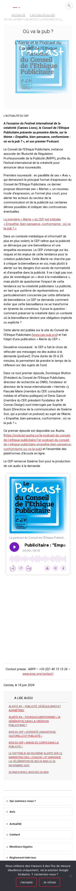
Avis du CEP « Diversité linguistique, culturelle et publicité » (32, 733)
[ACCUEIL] (5, 14)
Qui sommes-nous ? (23, 801)
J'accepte (26, 882)
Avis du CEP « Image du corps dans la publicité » (34, 744)
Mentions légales (21, 846)
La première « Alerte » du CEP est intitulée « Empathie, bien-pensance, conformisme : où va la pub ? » (37, 224)
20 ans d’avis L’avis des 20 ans (29, 772)
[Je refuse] (71, 876)
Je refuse (49, 882)
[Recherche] (69, 5)
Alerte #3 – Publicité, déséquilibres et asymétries (35, 708)
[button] (6, 6)
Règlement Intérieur (23, 857)
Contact (15, 834)
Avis (12, 811)
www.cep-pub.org (45, 335)
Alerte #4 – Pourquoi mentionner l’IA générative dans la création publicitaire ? (34, 721)
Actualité (16, 823)
